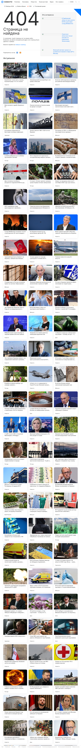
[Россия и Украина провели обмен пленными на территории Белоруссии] (66, 277)
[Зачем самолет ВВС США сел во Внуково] (40, 125)
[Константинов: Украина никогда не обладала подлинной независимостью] (40, 555)
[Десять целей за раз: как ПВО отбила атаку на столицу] (40, 656)
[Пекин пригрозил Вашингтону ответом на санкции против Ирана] (15, 707)
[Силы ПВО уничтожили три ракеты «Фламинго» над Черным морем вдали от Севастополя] (40, 631)
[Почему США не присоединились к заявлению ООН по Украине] (15, 403)
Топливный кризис (40, 6)
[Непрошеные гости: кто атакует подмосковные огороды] (15, 454)
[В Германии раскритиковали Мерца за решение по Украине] (66, 479)
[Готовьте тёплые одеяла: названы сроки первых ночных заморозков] (40, 176)
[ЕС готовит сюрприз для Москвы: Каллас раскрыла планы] (66, 707)
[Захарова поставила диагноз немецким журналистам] (40, 327)
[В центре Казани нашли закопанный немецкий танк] (66, 378)
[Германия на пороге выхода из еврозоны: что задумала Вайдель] (40, 479)
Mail (2, 746)
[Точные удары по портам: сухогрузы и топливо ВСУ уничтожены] (40, 251)
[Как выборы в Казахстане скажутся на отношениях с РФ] (15, 530)
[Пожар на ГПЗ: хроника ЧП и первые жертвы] (66, 656)
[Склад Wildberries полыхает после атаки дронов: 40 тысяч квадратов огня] (15, 226)
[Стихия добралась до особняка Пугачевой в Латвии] (15, 150)
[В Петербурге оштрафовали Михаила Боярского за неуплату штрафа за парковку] (66, 605)
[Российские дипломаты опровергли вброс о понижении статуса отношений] (15, 732)
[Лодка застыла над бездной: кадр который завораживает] (66, 530)
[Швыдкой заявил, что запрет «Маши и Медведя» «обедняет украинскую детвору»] (15, 605)
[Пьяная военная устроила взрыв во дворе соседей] (40, 100)
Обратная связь (76, 746)
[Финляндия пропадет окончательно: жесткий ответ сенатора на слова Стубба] (66, 100)
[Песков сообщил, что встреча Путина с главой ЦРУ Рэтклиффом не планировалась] (66, 302)
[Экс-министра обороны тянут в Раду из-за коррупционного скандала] (15, 302)
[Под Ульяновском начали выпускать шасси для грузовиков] (66, 631)
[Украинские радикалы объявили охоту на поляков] (15, 656)
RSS (19, 746)
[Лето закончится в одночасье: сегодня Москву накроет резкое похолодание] (40, 150)
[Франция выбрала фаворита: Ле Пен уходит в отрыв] (40, 428)
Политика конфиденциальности (49, 746)
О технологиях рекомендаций (34, 746)
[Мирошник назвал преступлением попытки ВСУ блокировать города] (40, 353)
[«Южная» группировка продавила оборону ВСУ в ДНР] (15, 580)
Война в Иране (21, 6)
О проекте (24, 746)
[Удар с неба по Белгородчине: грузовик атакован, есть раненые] (40, 580)
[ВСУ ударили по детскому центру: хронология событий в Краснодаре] (66, 504)
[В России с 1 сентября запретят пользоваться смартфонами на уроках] (66, 353)
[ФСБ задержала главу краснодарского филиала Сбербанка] (15, 201)
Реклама (13, 746)
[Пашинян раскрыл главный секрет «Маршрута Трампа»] (66, 403)
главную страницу (20, 44)
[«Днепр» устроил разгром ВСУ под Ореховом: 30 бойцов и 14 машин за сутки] (66, 201)
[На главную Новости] (7, 2)
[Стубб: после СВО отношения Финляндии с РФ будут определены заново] (15, 428)
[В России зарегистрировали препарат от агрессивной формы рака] (66, 580)
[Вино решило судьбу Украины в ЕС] (15, 100)
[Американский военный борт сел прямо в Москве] (40, 74)
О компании (7, 746)
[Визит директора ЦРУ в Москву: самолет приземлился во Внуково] (66, 226)
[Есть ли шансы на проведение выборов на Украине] (40, 707)
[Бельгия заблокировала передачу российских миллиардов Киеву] (66, 74)
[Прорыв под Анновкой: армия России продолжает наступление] (66, 428)
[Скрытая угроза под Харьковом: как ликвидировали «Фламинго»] (40, 201)
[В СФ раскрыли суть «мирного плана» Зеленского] (40, 681)
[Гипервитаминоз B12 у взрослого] (15, 631)
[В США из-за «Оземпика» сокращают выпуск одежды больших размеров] (40, 504)
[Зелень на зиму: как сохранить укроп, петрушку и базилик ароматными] (15, 504)
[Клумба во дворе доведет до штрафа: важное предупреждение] (15, 378)
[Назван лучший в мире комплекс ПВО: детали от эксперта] (66, 681)
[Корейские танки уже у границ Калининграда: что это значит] (15, 74)
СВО (30, 6)
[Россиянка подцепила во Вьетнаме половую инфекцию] (15, 125)
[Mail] (2, 2)
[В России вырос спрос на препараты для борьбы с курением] (40, 302)
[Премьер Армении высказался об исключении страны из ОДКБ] (40, 277)
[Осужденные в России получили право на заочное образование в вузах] (15, 277)
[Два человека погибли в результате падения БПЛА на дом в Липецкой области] (15, 176)
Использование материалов (64, 746)
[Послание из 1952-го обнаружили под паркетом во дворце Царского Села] (66, 125)
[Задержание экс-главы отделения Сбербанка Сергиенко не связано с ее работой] (40, 530)
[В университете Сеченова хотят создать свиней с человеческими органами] (66, 150)
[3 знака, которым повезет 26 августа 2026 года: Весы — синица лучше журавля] (66, 555)
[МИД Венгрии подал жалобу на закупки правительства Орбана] (15, 327)
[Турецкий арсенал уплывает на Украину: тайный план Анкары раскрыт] (15, 251)
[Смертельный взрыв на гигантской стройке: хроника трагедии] (15, 555)
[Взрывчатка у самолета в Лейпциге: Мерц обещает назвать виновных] (66, 732)
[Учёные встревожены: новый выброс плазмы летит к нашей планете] (15, 681)
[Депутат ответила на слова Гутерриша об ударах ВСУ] (15, 479)
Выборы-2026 (10, 6)
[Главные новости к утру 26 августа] (66, 251)
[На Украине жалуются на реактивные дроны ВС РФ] (40, 226)
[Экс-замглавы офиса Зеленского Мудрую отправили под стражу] (66, 454)
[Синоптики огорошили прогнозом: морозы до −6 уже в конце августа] (40, 454)
